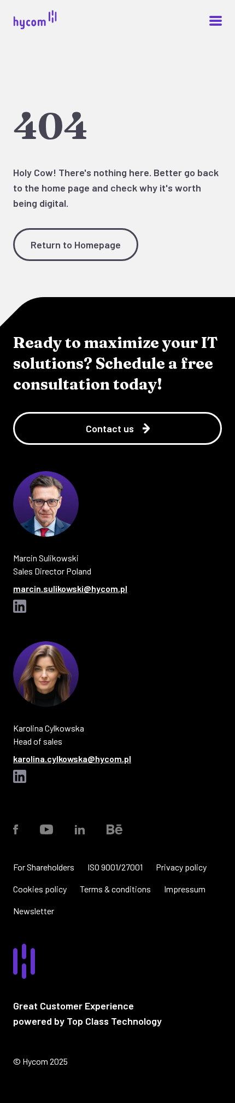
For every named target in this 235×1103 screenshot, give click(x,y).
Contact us (110, 428)
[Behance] (114, 829)
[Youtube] (46, 829)
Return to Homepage (76, 245)
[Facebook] (15, 829)
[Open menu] (215, 21)
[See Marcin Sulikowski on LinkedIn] (19, 607)
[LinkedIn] (80, 829)
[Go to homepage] (35, 26)
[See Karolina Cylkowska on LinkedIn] (19, 777)
